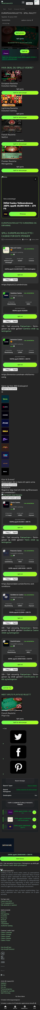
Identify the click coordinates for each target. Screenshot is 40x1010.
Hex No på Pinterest (7, 949)
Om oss (3, 987)
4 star (18, 20)
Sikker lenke (25, 54)
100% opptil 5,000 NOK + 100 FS (20, 568)
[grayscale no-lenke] (3, 976)
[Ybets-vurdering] (14, 509)
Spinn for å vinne (9, 388)
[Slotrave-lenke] (5, 52)
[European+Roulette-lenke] (18, 744)
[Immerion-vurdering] (14, 346)
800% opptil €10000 (20, 311)
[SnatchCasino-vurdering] (14, 646)
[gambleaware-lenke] (3, 968)
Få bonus (23, 214)
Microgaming (5, 914)
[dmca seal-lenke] (3, 964)
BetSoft (3, 920)
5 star (19, 20)
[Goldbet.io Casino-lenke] (6, 599)
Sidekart (3, 983)
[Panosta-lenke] (6, 555)
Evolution (4, 916)
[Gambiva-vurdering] (14, 298)
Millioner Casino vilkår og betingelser (15, 865)
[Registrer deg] (36, 2)
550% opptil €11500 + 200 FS (20, 612)
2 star (14, 20)
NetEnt (3, 912)
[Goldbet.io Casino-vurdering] (14, 599)
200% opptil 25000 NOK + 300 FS (20, 855)
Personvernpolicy (6, 989)
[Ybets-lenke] (6, 507)
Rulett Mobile (32, 786)
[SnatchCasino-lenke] (6, 646)
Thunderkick (5, 924)
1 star (12, 20)
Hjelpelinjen (26, 326)
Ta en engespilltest (7, 903)
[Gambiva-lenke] (6, 298)
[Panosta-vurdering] (14, 555)
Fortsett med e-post (11, 498)
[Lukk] (35, 179)
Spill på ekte (20, 33)
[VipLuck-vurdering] (14, 254)
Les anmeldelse (29, 249)
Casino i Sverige (6, 934)
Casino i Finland (6, 938)
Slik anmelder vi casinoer (9, 905)
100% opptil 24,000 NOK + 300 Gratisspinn (20, 269)
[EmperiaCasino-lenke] (10, 826)
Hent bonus (20, 859)
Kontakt (3, 985)
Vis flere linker (20, 996)
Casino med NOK (6, 901)
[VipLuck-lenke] (6, 252)
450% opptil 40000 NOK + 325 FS (20, 659)
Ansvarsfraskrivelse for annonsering (12, 239)
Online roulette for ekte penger (26, 790)
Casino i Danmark (6, 933)
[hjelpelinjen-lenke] (3, 972)
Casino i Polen (5, 940)
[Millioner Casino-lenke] (7, 852)
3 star (16, 20)
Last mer (6, 688)
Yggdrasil (4, 922)
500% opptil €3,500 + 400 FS (20, 522)
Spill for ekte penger (20, 93)
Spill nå (24, 51)
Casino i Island (5, 936)
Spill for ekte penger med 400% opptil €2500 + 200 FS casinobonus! (19, 58)
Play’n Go (4, 918)
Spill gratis (20, 39)
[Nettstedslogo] (11, 2)
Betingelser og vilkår (7, 991)
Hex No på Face (6, 947)
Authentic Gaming (6, 926)
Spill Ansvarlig (5, 993)
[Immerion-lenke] (6, 344)
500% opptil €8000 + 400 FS (20, 359)
